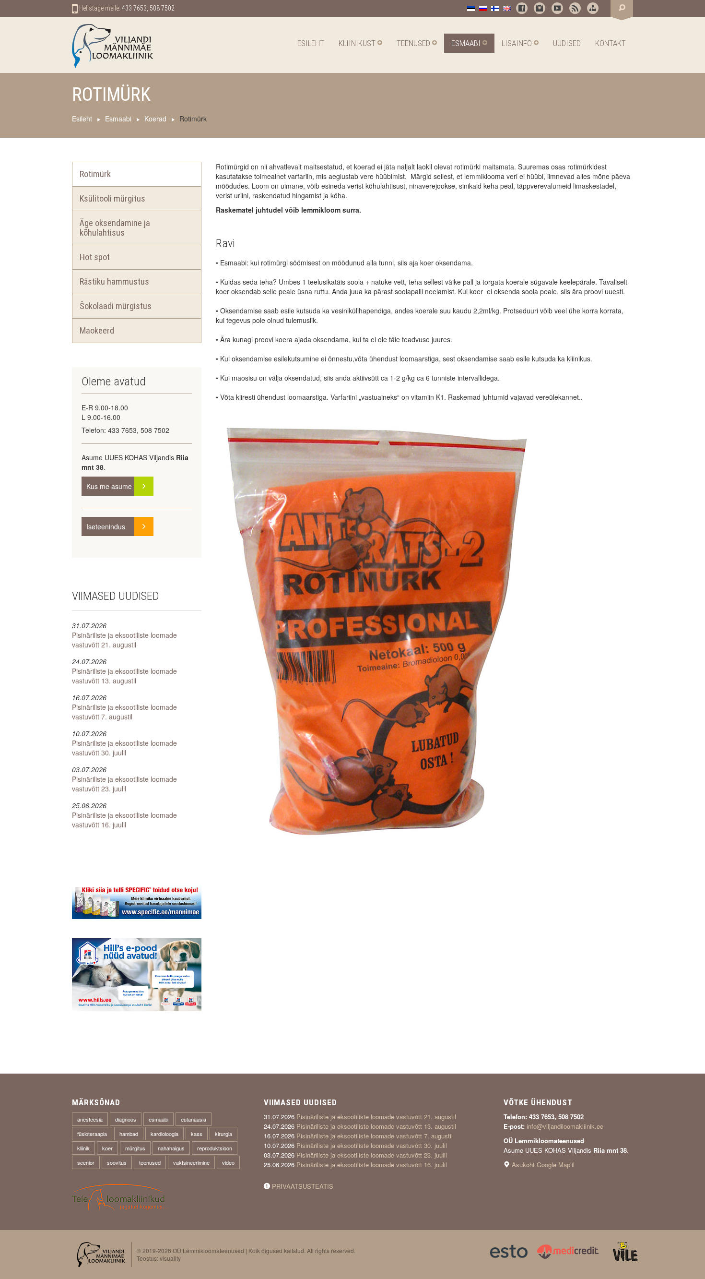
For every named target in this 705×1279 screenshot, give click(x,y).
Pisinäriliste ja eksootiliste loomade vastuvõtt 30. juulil (124, 747)
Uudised (567, 43)
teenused (150, 1162)
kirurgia (223, 1133)
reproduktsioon (214, 1148)
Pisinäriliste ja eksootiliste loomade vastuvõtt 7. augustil (124, 711)
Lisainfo (518, 43)
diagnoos (125, 1119)
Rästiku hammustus (114, 281)
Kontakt (610, 43)
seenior (85, 1162)
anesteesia (90, 1119)
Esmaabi (466, 43)
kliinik (83, 1148)
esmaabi (158, 1119)
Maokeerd (97, 330)
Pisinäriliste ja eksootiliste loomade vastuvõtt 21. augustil (124, 639)
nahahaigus (171, 1148)
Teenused (414, 43)
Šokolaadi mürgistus (116, 306)
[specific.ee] (136, 901)
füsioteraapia (92, 1133)
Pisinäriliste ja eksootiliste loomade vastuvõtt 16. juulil (124, 819)
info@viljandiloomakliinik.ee (565, 1126)
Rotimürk (95, 174)
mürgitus (135, 1148)
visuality (170, 1258)
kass (196, 1133)
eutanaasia (193, 1119)
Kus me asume (119, 486)
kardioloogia (164, 1133)
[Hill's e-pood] (136, 973)
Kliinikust (358, 43)
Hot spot (95, 257)
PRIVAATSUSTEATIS (302, 1186)
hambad (128, 1133)
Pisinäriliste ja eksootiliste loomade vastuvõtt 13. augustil (124, 675)
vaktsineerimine (191, 1162)
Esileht (310, 43)
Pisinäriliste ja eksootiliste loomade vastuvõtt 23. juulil (124, 783)
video (228, 1162)
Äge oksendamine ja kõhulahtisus (115, 228)
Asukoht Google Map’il (543, 1164)
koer (107, 1148)
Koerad (155, 118)
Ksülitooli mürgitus (112, 198)
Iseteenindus (119, 526)
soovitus (117, 1162)
